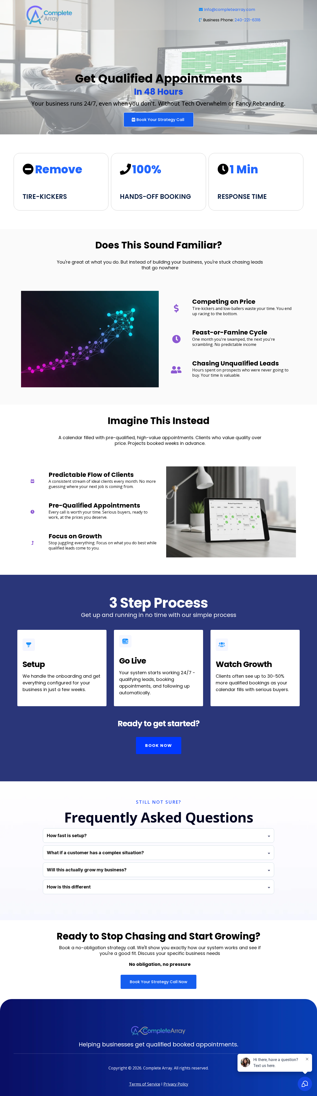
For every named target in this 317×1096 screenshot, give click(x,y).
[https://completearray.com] (105, 15)
